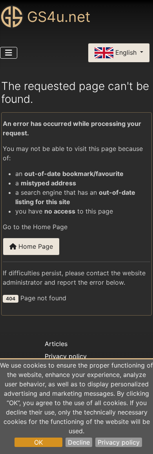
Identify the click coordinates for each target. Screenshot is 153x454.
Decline (79, 442)
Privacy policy (119, 442)
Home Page (34, 246)
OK (38, 442)
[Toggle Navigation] (8, 53)
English (125, 52)
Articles (56, 344)
